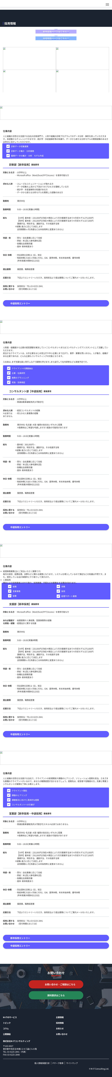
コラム (6, 1028)
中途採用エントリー (20, 303)
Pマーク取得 (58, 1063)
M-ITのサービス (10, 1017)
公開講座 (7, 1034)
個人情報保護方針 (42, 1063)
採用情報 (60, 1022)
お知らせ (60, 1028)
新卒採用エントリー (20, 938)
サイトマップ (72, 1063)
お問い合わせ (61, 1034)
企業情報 (60, 1017)
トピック (7, 1022)
